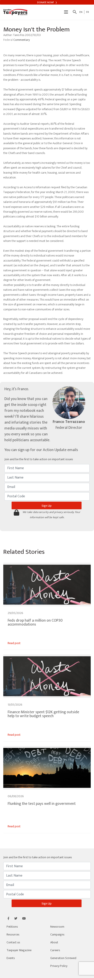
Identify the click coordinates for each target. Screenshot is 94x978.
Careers (55, 950)
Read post (14, 643)
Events (11, 958)
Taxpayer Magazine (19, 950)
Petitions (12, 926)
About (54, 942)
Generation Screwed (63, 958)
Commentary (21, 39)
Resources (13, 934)
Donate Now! (45, 2)
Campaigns (57, 934)
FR (87, 12)
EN (80, 12)
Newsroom (57, 926)
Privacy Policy (58, 965)
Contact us (13, 942)
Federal (8, 39)
